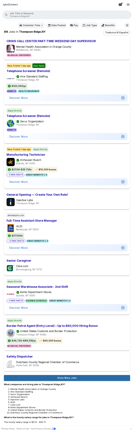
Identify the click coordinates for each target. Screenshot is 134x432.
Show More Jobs (67, 377)
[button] (67, 15)
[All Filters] (127, 25)
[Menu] (128, 4)
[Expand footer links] (131, 429)
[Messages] (120, 4)
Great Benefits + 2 (36, 175)
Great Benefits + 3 (37, 241)
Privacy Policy (8, 428)
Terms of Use (22, 428)
